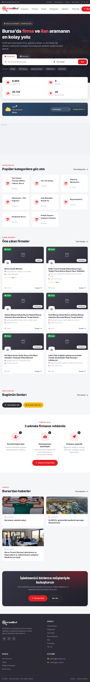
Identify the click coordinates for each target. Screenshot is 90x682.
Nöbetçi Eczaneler (8, 665)
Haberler (49, 2)
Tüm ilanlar (81, 395)
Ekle (48, 640)
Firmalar (35, 9)
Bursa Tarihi (6, 669)
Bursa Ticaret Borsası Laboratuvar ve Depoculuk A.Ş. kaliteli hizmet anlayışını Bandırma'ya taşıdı (21, 554)
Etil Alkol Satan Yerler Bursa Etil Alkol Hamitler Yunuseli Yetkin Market (20, 356)
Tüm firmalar (81, 241)
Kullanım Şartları (82, 679)
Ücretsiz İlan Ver (34, 405)
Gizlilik (72, 679)
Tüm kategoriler (79, 169)
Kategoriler (54, 9)
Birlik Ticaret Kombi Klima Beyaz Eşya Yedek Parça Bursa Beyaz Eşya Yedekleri (66, 270)
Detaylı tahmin (78, 109)
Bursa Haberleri (52, 636)
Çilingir (12, 69)
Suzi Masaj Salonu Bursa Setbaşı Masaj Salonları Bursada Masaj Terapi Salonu (65, 316)
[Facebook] (82, 2)
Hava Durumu (58, 2)
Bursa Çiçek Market (13, 269)
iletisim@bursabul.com (11, 2)
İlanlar (43, 9)
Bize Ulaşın (75, 2)
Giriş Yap (75, 9)
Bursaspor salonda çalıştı (15, 520)
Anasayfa (24, 9)
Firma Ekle (50, 643)
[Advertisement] (45, 138)
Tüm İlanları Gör (13, 405)
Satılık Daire (50, 69)
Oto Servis (62, 69)
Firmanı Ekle (39, 598)
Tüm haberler (80, 491)
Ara (82, 62)
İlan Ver (55, 598)
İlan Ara (25, 56)
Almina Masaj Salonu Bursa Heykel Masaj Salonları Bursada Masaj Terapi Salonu (22, 316)
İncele (37, 288)
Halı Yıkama (23, 69)
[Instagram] (87, 2)
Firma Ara (10, 56)
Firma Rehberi (52, 626)
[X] (84, 2)
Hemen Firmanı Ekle (46, 463)
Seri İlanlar (51, 633)
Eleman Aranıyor (36, 69)
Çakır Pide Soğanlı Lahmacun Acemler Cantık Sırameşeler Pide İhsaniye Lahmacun (65, 357)
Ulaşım (67, 2)
